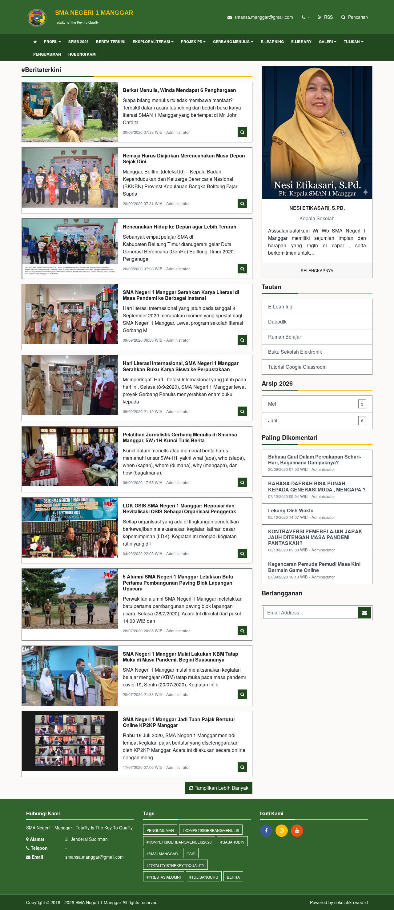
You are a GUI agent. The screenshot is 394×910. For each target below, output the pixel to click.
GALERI (326, 41)
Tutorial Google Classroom (297, 366)
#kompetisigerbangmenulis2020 (179, 841)
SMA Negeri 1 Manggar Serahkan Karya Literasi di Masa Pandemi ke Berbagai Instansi (181, 294)
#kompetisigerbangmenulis (211, 830)
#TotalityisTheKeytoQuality (175, 865)
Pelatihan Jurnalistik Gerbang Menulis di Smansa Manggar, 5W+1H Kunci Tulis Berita (180, 437)
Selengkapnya (317, 270)
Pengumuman (160, 830)
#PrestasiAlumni (164, 877)
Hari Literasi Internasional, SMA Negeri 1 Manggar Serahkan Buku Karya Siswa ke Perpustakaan (181, 366)
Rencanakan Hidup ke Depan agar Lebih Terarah (179, 226)
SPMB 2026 (78, 41)
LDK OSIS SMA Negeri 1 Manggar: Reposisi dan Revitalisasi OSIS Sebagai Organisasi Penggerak (179, 508)
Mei (315, 403)
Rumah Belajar (284, 336)
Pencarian (357, 17)
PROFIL (50, 41)
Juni (315, 420)
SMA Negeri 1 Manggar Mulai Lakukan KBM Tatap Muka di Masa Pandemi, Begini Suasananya (180, 656)
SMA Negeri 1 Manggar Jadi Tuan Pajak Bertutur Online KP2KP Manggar (179, 722)
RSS (328, 17)
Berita (233, 877)
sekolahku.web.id (351, 902)
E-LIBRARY (301, 41)
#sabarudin (232, 841)
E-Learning (280, 306)
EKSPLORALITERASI (151, 41)
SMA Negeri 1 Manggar (97, 902)
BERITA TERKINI (110, 41)
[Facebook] (267, 830)
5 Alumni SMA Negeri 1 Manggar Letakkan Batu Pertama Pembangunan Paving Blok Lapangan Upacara (178, 582)
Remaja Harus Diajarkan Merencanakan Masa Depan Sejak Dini (184, 158)
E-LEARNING (272, 41)
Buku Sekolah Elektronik (295, 351)
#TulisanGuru (203, 877)
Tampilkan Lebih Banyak (220, 787)
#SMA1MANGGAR (162, 853)
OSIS (191, 853)
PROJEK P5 (191, 41)
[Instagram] (283, 830)
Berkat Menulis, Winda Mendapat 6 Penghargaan (179, 89)
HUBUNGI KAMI (82, 54)
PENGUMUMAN (47, 54)
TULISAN (352, 41)
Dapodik (277, 321)
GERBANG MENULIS (231, 41)
